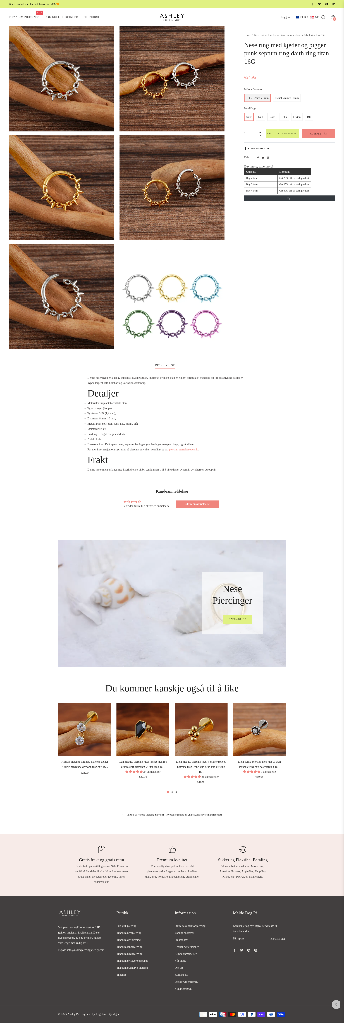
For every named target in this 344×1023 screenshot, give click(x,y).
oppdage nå (238, 619)
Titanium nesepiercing (128, 932)
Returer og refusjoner (187, 946)
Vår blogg (180, 960)
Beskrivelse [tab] (165, 365)
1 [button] (168, 792)
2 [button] (172, 792)
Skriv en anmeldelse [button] (197, 503)
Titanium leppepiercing (129, 946)
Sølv (249, 117)
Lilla (284, 117)
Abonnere (278, 939)
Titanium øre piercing (128, 939)
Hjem (247, 35)
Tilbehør (121, 974)
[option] (85, 743)
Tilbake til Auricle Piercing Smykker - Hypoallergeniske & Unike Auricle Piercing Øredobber (174, 814)
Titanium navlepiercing (129, 953)
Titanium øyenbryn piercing (132, 967)
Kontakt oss (181, 974)
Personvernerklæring (186, 981)
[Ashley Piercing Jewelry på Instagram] (333, 4)
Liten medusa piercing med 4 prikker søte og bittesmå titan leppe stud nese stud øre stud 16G (201, 767)
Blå (309, 117)
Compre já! (318, 134)
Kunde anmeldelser (186, 953)
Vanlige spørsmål (184, 932)
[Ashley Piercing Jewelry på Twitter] (319, 4)
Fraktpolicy (181, 939)
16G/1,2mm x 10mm (287, 98)
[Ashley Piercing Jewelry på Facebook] (312, 4)
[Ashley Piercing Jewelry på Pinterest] (326, 4)
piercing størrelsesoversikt (183, 449)
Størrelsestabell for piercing (190, 925)
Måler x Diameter (253, 89)
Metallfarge (250, 108)
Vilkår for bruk (183, 988)
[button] (307, 17)
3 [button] (176, 792)
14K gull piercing (126, 925)
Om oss (179, 967)
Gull (260, 117)
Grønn (297, 117)
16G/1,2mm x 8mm (257, 98)
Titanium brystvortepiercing (132, 960)
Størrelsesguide (258, 148)
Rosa (272, 117)
